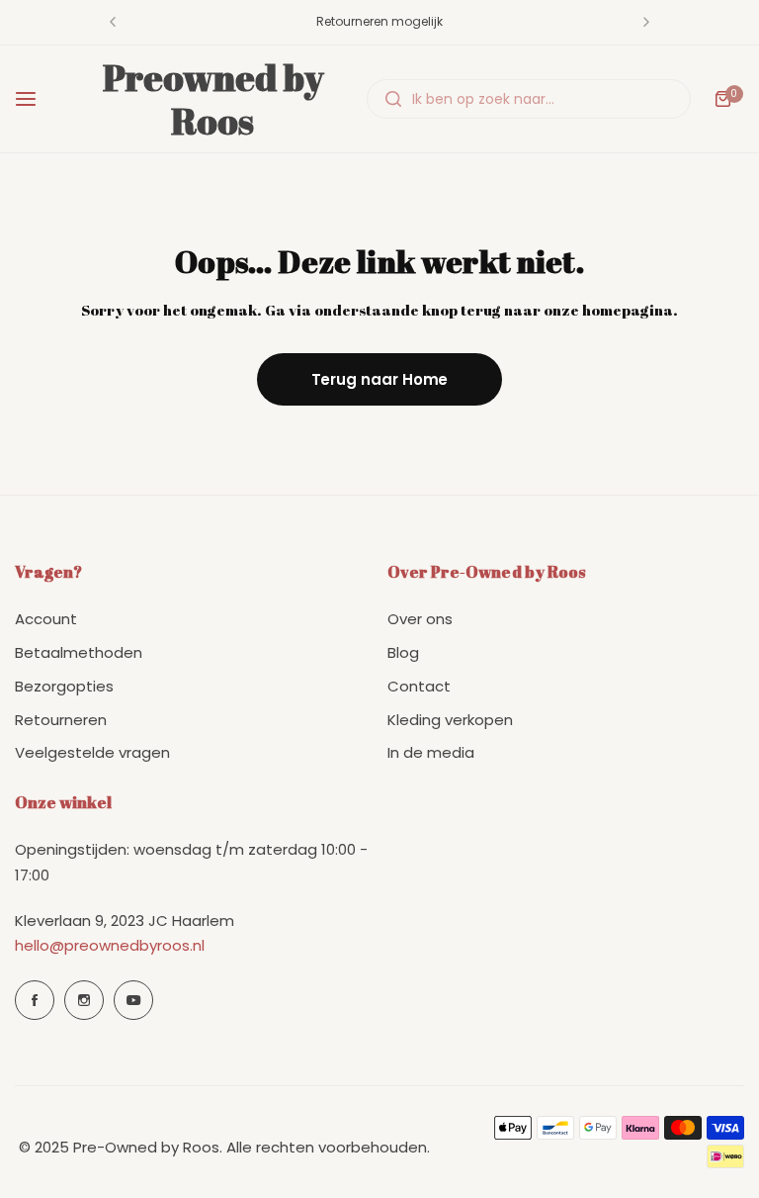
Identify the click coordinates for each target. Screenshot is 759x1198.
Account (46, 618)
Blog (403, 652)
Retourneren (61, 719)
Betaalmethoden (78, 652)
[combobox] (529, 99)
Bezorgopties (64, 686)
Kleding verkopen (450, 719)
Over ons (420, 618)
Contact (419, 686)
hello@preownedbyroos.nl (110, 945)
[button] (112, 22)
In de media (430, 752)
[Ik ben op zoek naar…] (393, 99)
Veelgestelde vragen (92, 752)
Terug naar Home (380, 379)
